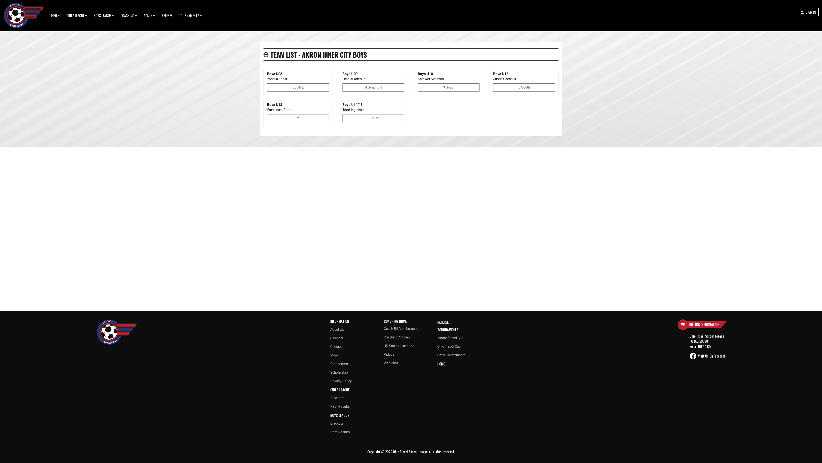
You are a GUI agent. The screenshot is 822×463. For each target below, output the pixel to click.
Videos (389, 354)
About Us (337, 330)
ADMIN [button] (148, 15)
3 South (448, 87)
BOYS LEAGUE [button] (102, 15)
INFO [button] (54, 15)
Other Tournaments (451, 355)
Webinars (391, 363)
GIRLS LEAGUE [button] (75, 15)
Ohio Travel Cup (449, 346)
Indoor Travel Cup (450, 338)
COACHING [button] (127, 15)
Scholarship (339, 372)
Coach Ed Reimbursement (403, 329)
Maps (334, 355)
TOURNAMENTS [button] (189, 15)
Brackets (337, 398)
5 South (524, 87)
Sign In (810, 12)
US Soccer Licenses (399, 346)
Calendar (336, 338)
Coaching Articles (397, 337)
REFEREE (167, 15)
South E (298, 87)
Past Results (340, 406)
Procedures (339, 364)
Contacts (337, 347)
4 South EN (373, 87)
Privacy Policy (341, 381)
